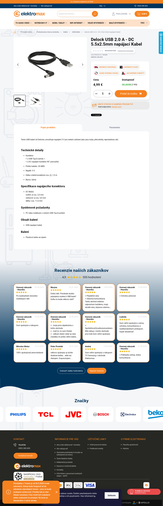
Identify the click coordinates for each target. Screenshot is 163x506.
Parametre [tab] (114, 127)
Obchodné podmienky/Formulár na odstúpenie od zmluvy (69, 453)
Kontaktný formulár (25, 456)
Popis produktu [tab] (48, 127)
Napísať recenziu (97, 371)
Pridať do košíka (128, 93)
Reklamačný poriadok (65, 462)
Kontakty (60, 470)
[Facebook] (146, 485)
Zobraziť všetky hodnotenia (71, 371)
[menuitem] (23, 23)
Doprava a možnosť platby (66, 466)
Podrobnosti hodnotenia (125, 51)
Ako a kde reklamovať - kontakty (25, 6)
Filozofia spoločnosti (130, 445)
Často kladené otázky (64, 458)
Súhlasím (112, 495)
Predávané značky (96, 448)
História (126, 448)
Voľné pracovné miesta (98, 445)
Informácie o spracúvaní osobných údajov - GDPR (69, 475)
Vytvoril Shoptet (125, 503)
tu (94, 496)
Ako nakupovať (46, 6)
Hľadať (94, 14)
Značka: (97, 57)
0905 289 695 (24, 448)
